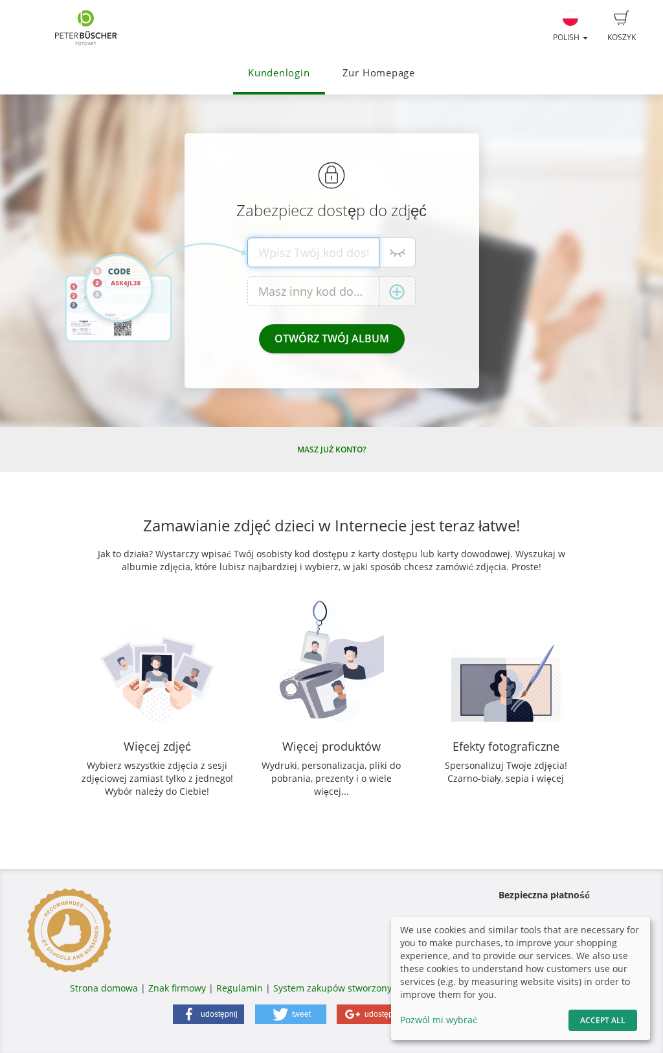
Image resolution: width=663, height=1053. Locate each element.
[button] (208, 1014)
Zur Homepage (379, 73)
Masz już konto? (331, 449)
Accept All (602, 1020)
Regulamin (239, 988)
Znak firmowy (178, 988)
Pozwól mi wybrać (438, 1020)
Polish (567, 37)
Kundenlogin (278, 73)
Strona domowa (104, 988)
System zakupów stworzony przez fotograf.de (371, 988)
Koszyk (621, 37)
